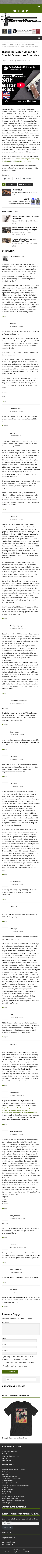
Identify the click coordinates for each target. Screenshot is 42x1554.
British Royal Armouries (9, 1452)
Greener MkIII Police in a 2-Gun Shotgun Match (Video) (24, 240)
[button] (39, 6)
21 (31, 61)
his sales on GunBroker (22, 161)
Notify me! (7, 1527)
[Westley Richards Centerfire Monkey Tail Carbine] (6, 218)
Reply (6, 316)
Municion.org (6, 1492)
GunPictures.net (7, 1481)
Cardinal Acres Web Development (26, 1552)
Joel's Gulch (5, 1458)
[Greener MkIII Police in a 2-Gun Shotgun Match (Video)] (6, 240)
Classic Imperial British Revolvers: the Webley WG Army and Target (24, 229)
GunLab (4, 1454)
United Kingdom (25, 185)
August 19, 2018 (20, 232)
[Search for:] (21, 1379)
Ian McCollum (21, 61)
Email (4, 1344)
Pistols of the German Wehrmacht (13, 1496)
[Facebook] (19, 11)
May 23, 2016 (19, 244)
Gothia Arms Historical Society (11, 1478)
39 (15, 246)
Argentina (11, 185)
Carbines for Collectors (9, 1476)
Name (4, 1338)
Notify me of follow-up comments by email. (20, 1363)
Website (5, 1351)
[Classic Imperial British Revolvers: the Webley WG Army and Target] (6, 230)
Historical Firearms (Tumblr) (11, 1456)
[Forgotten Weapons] (21, 26)
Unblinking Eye (7, 1503)
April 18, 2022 (19, 221)
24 (15, 223)
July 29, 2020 (8, 61)
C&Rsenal (5, 1474)
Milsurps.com (6, 1487)
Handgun (14, 44)
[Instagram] (27, 11)
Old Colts (5, 1494)
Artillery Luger (6, 1472)
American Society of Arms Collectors (13, 1470)
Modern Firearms (7, 1489)
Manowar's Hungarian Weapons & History (15, 1485)
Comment (5, 1322)
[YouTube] (15, 11)
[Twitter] (23, 11)
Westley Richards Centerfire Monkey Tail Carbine (26, 217)
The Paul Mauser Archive (10, 1498)
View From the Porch (9, 1460)
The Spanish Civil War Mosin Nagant (13, 1500)
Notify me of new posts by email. (16, 1366)
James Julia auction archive (10, 1483)
